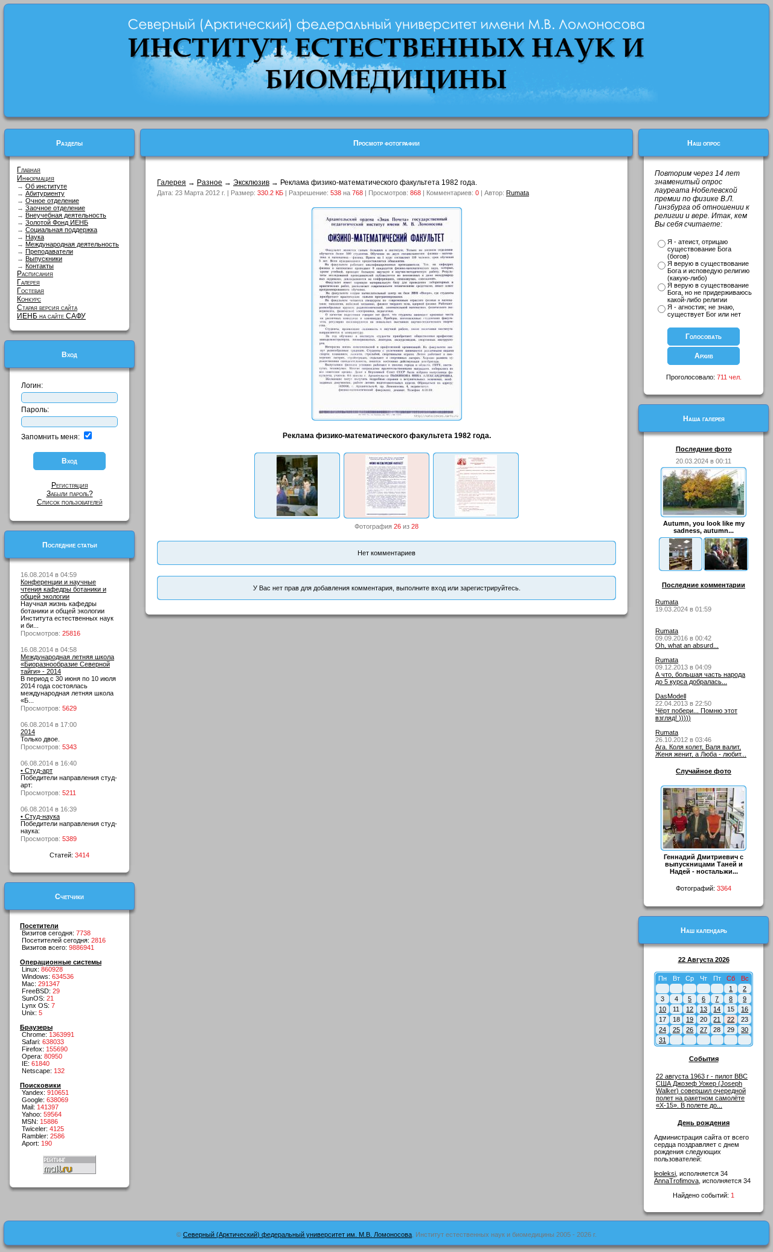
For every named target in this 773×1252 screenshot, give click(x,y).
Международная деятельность (72, 244)
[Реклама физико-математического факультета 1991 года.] (476, 513)
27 (703, 1029)
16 (744, 1009)
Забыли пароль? (70, 493)
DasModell (670, 696)
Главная (28, 170)
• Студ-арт (37, 770)
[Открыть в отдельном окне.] (387, 415)
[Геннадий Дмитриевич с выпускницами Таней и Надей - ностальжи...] (703, 846)
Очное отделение (52, 200)
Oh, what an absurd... (687, 645)
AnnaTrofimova (676, 1180)
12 (689, 1009)
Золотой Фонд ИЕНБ (56, 222)
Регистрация (69, 485)
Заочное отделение (55, 207)
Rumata (517, 192)
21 (716, 1019)
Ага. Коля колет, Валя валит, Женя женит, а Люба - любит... (700, 750)
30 (744, 1029)
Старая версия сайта (47, 307)
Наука (34, 236)
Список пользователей (70, 502)
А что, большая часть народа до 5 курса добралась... (700, 678)
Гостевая (30, 290)
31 (662, 1040)
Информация (35, 178)
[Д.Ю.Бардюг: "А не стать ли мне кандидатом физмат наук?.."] (297, 513)
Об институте (46, 186)
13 (703, 1009)
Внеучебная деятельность (65, 215)
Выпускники (43, 258)
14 (716, 1009)
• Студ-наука (40, 816)
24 (662, 1029)
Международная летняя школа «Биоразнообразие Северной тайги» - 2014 (67, 664)
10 (662, 1009)
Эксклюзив (251, 182)
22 (730, 1019)
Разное (209, 182)
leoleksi (665, 1173)
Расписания (35, 273)
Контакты (39, 265)
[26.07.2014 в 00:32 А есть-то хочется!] (726, 567)
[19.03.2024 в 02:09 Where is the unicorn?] (680, 567)
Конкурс (29, 299)
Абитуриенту (45, 193)
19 (689, 1019)
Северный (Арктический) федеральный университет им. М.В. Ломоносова (297, 1234)
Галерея (28, 282)
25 (676, 1029)
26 (689, 1029)
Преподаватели (49, 251)
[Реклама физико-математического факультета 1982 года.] (386, 513)
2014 (28, 731)
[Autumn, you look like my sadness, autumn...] (703, 512)
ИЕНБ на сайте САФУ (51, 316)
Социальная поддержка (61, 229)
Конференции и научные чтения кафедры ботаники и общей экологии (63, 589)
